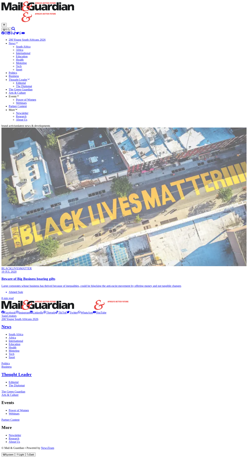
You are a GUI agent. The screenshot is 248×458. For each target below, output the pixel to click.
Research (14, 438)
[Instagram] (5, 33)
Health (12, 347)
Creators (12, 315)
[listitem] (8, 312)
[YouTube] (23, 33)
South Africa (16, 334)
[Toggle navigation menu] (4, 25)
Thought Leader (16, 374)
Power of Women (19, 410)
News (6, 326)
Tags (4, 315)
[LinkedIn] (8, 33)
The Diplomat (17, 385)
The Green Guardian (13, 391)
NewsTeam (47, 447)
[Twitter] (17, 33)
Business (6, 366)
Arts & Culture (10, 394)
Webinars (14, 413)
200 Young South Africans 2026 (19, 319)
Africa (12, 337)
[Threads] (11, 33)
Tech (11, 354)
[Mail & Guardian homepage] (124, 12)
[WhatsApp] (20, 33)
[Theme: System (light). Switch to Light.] (6, 30)
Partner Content (10, 419)
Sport (12, 357)
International (16, 340)
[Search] (13, 29)
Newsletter (15, 435)
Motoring (14, 350)
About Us (14, 441)
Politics (5, 363)
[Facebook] (2, 33)
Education (14, 344)
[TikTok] (14, 33)
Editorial (14, 382)
